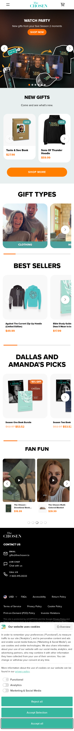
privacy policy (22, 671)
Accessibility (39, 596)
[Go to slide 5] (45, 522)
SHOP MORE (37, 172)
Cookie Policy (55, 606)
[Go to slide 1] (28, 522)
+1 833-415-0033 (18, 576)
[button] (29, 85)
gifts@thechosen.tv (19, 555)
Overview (65, 626)
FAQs (24, 596)
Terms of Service (12, 606)
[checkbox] (12, 679)
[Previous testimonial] (7, 483)
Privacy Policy (34, 606)
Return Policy (59, 596)
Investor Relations (50, 613)
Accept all (37, 723)
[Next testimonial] (67, 483)
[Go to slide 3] (37, 522)
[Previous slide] (4, 48)
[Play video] (19, 480)
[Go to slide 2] (32, 522)
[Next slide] (69, 48)
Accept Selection (37, 712)
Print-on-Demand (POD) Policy (19, 613)
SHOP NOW (37, 32)
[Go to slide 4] (41, 522)
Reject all (37, 701)
